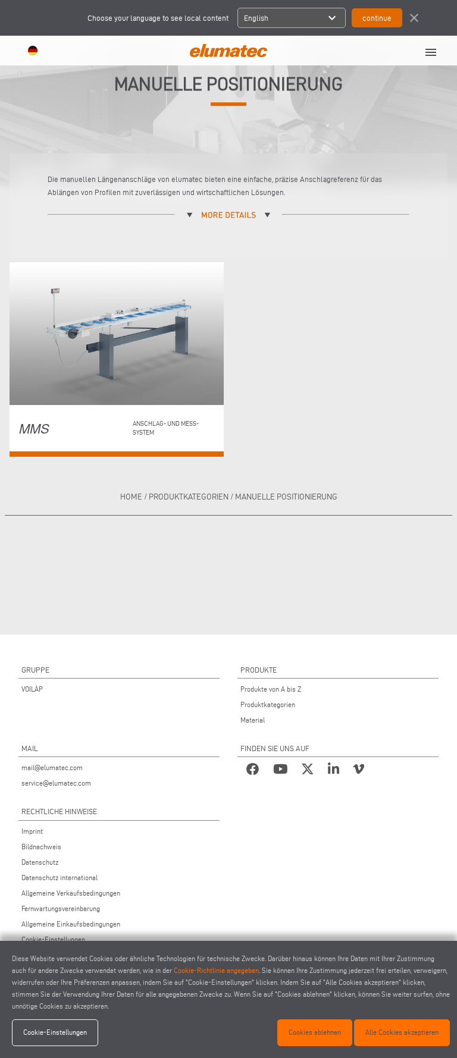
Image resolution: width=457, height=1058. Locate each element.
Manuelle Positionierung (286, 496)
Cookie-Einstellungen (53, 939)
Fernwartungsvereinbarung (60, 908)
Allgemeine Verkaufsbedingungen (70, 893)
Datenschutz (39, 862)
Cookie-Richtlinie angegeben (216, 970)
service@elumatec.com (56, 783)
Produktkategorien (267, 704)
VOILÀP (32, 689)
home (131, 496)
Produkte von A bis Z (270, 689)
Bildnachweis (41, 846)
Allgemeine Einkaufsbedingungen (70, 924)
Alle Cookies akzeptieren (402, 1032)
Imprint (32, 831)
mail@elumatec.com (52, 767)
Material (252, 720)
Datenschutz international (59, 877)
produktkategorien (188, 496)
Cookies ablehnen (315, 1032)
